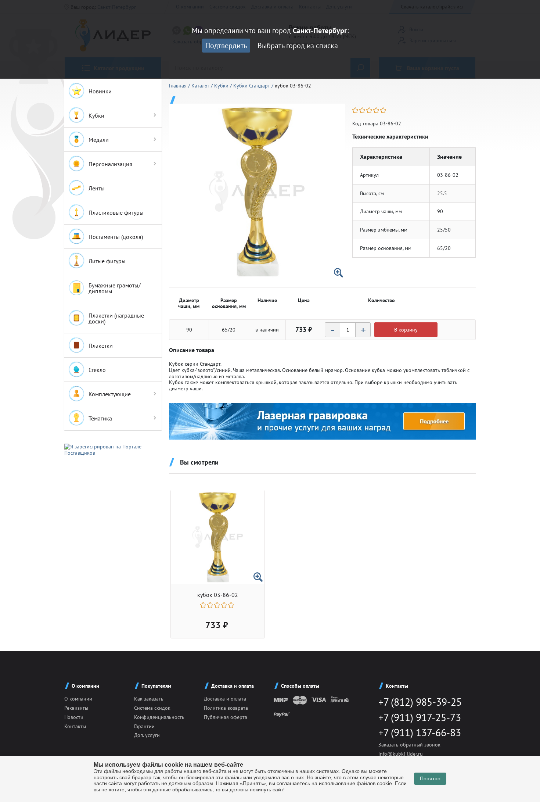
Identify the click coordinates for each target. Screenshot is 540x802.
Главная (178, 85)
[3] (369, 110)
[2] (362, 110)
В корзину (406, 329)
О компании (78, 698)
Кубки (96, 115)
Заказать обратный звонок (409, 744)
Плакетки (101, 345)
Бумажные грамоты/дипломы (115, 288)
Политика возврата (226, 708)
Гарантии (144, 726)
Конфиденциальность (159, 717)
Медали (99, 139)
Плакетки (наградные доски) (116, 318)
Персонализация (110, 164)
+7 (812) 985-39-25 (420, 702)
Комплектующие (110, 394)
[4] (376, 110)
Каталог (201, 85)
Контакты (75, 726)
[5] (383, 110)
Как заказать (148, 698)
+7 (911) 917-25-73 (419, 717)
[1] (355, 110)
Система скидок (152, 708)
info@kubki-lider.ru (400, 754)
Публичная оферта (225, 717)
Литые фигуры (107, 261)
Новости (73, 717)
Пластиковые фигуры (116, 212)
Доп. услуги (147, 735)
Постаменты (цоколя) (116, 236)
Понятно (430, 778)
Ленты (97, 188)
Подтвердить (226, 45)
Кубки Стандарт (252, 85)
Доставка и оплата (225, 698)
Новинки (100, 91)
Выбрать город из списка (298, 45)
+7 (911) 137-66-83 (419, 732)
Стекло (97, 369)
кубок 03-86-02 (217, 594)
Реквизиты (76, 708)
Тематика (100, 418)
